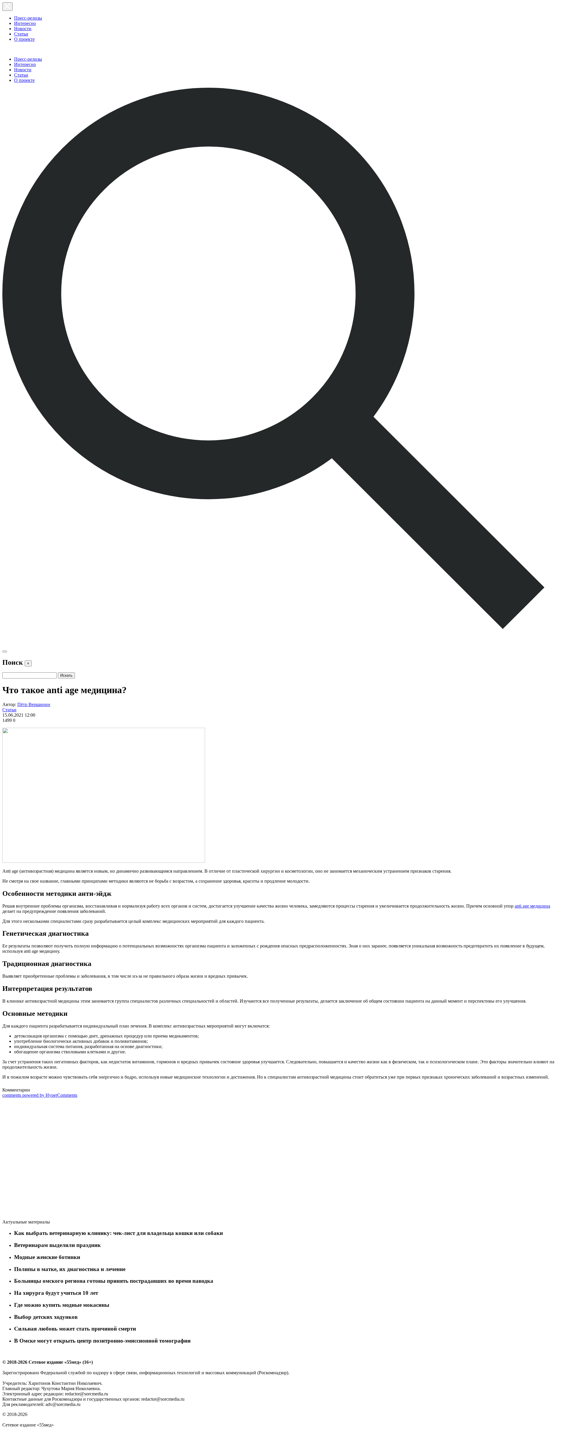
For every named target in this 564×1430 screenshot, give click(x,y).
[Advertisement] (46, 1159)
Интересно (25, 23)
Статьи (21, 33)
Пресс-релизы (28, 18)
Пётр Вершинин (33, 704)
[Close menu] (7, 6)
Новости (22, 28)
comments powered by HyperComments (39, 1095)
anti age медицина (532, 905)
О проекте (24, 39)
